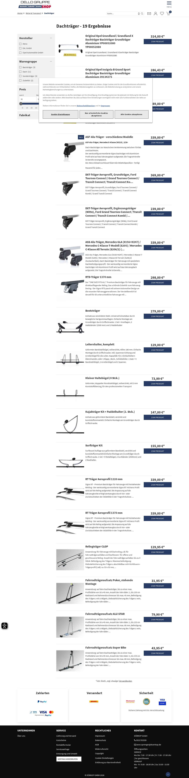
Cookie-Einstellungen (60, 114)
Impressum (105, 106)
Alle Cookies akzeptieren (131, 114)
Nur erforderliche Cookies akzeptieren (96, 114)
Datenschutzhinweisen (86, 106)
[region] (95, 100)
